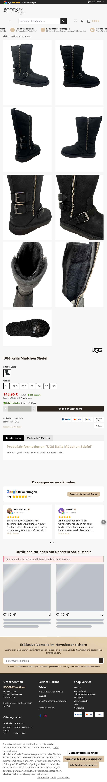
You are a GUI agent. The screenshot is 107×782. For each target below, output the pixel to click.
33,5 (24, 386)
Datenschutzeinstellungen (84, 752)
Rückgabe (78, 697)
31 (6, 386)
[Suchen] (63, 21)
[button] (3, 522)
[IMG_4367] (27, 328)
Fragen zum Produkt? (12, 427)
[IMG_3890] (79, 72)
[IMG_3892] (79, 139)
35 (32, 386)
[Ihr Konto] (82, 21)
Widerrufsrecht (81, 701)
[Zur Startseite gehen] (14, 11)
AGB (66, 666)
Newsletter (79, 708)
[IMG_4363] (79, 274)
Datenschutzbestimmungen (27, 666)
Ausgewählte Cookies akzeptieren (83, 758)
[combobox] (39, 21)
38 (54, 386)
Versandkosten (26, 398)
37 (46, 386)
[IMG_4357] (79, 207)
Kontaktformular (46, 707)
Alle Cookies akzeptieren (83, 765)
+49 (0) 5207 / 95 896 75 (51, 691)
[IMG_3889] (27, 72)
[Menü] (9, 21)
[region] (53, 193)
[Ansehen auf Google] (9, 511)
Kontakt (77, 687)
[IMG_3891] (27, 139)
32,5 (15, 386)
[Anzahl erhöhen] (33, 409)
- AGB (53, 777)
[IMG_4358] (27, 207)
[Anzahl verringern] (5, 409)
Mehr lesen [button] (13, 533)
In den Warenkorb (72, 408)
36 (39, 386)
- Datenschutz (63, 777)
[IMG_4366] (27, 274)
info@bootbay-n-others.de (52, 700)
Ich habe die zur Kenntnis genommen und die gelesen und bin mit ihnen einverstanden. (53, 666)
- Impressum (43, 777)
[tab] (13, 438)
